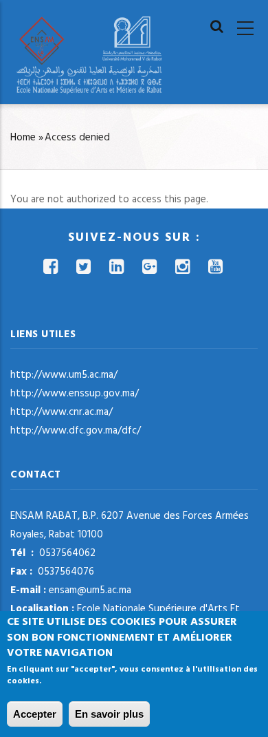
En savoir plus (109, 714)
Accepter (34, 714)
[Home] (89, 55)
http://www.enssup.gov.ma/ (74, 393)
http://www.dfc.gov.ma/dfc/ (75, 431)
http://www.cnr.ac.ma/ (61, 412)
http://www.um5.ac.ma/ (64, 375)
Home (23, 137)
